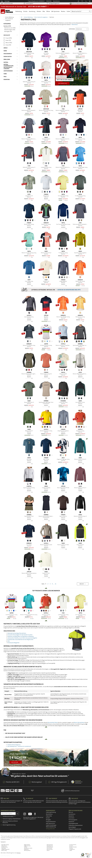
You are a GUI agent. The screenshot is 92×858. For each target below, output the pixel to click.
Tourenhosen (49, 848)
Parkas (25, 847)
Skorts (48, 850)
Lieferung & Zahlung (51, 812)
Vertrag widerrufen (50, 828)
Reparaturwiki (77, 829)
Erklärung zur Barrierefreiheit (76, 825)
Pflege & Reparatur (5, 849)
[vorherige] (40, 49)
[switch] (88, 856)
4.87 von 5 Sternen (80, 3)
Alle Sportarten (55, 11)
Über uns (71, 812)
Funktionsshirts (72, 844)
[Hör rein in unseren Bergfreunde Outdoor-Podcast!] (36, 814)
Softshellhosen (50, 847)
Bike (44, 11)
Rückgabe (48, 819)
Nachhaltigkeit (72, 827)
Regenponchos (27, 845)
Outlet (68, 11)
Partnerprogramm (73, 819)
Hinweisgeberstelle (73, 823)
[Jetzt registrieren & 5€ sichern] (46, 758)
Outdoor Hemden (73, 847)
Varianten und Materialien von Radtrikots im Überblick (21, 636)
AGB (47, 823)
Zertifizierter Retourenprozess (72, 790)
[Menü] (91, 853)
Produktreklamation (51, 821)
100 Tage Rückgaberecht (54, 3)
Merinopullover (27, 850)
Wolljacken (26, 849)
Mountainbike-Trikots (53, 722)
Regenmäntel (27, 844)
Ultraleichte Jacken (28, 848)
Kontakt (48, 818)
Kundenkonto (72, 814)
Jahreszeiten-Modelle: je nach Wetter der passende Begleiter (22, 638)
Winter (48, 11)
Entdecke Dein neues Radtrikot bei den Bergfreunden (20, 639)
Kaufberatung (4, 847)
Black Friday (4, 850)
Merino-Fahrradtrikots (79, 722)
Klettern (39, 11)
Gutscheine (71, 818)
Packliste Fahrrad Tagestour (14, 744)
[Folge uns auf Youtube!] (31, 814)
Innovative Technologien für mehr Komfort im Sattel (20, 635)
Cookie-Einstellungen (51, 825)
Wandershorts (50, 845)
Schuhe (25, 11)
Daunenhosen (50, 849)
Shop (2, 1)
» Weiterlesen (74, 24)
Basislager (7, 1)
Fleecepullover (50, 844)
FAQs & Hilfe (49, 816)
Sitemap (18, 852)
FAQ (8, 641)
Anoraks (71, 845)
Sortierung (72, 29)
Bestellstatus (49, 814)
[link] (11, 17)
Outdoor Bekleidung (28, 17)
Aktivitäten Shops (5, 844)
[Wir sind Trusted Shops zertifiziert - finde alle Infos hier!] (73, 782)
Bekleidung (18, 11)
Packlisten (3, 848)
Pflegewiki (71, 829)
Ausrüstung (32, 11)
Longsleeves (72, 849)
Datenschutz (52, 823)
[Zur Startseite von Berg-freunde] (7, 11)
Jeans (70, 850)
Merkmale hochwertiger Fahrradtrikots (17, 633)
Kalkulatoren (4, 845)
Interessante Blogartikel (13, 642)
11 (55, 584)
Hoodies (71, 848)
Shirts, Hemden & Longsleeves (41, 17)
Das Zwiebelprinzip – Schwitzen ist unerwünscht (19, 746)
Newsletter (71, 816)
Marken (63, 11)
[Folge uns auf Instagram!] (25, 814)
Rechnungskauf (29, 3)
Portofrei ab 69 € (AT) (8, 3)
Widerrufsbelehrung (51, 827)
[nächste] (52, 49)
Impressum (71, 821)
